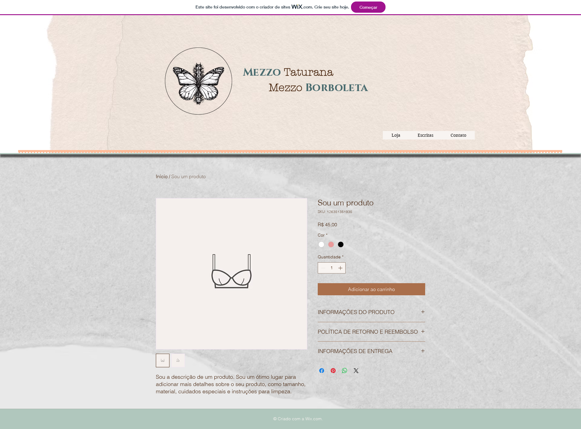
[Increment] (341, 268)
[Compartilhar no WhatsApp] (344, 370)
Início (162, 176)
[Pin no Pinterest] (333, 370)
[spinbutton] (331, 268)
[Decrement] (322, 268)
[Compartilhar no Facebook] (321, 370)
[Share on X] (356, 370)
